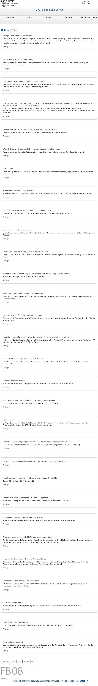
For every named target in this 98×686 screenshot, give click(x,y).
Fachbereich (10, 17)
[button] (83, 3)
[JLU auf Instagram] (71, 681)
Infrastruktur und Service (88, 17)
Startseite (4, 679)
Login (60, 681)
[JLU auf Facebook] (87, 681)
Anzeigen (6, 47)
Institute (29, 17)
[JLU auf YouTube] (84, 681)
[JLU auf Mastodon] (81, 681)
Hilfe (66, 681)
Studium (49, 17)
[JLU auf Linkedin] (74, 681)
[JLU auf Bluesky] (77, 681)
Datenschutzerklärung (47, 681)
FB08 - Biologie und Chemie (49, 10)
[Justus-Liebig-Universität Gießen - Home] (24, 3)
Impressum (32, 681)
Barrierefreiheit (19, 681)
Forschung (68, 17)
